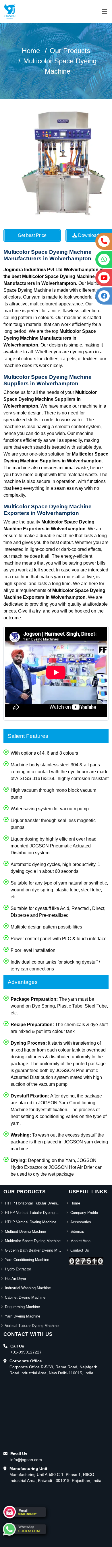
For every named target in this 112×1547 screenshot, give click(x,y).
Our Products (70, 51)
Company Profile (84, 1212)
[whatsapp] (24, 1529)
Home (31, 51)
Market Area (80, 1241)
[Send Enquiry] (24, 1512)
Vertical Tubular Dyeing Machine (32, 1326)
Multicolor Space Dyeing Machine (33, 1241)
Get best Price (32, 235)
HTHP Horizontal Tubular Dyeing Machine (33, 1203)
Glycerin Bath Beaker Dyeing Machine (33, 1250)
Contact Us (79, 1250)
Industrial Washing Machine (28, 1288)
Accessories (80, 1222)
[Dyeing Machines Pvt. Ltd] (9, 11)
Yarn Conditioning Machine (27, 1260)
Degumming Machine (22, 1307)
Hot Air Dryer (15, 1278)
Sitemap (77, 1231)
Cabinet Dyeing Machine (25, 1297)
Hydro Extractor (18, 1269)
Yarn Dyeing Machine (22, 1316)
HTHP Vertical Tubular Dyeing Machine (33, 1212)
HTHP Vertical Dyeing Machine (30, 1222)
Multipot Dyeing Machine (25, 1231)
